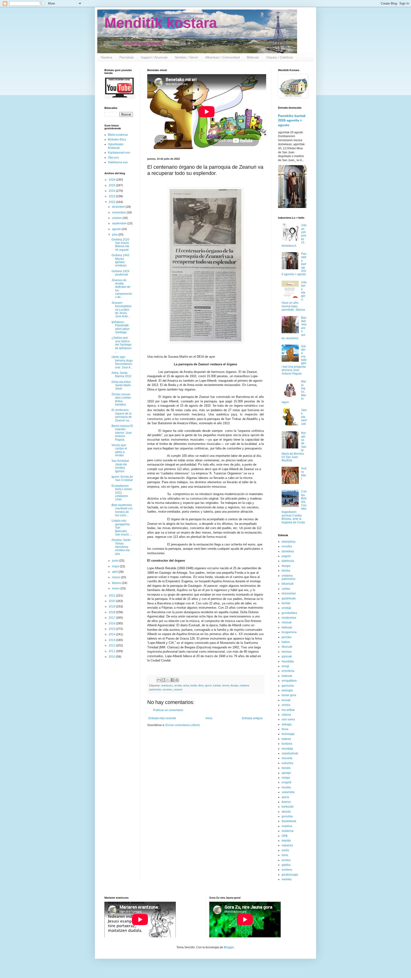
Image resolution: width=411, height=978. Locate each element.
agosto (117, 229)
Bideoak (253, 57)
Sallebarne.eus (118, 162)
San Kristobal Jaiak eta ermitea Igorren (120, 466)
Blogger (229, 947)
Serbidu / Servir (186, 57)
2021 (112, 595)
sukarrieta (288, 792)
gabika (286, 865)
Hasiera (106, 57)
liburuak (287, 646)
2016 (112, 623)
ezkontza (287, 763)
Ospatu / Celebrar (279, 57)
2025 (112, 185)
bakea (286, 642)
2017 (112, 617)
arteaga (287, 724)
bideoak (287, 627)
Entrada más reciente (162, 718)
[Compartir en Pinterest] (177, 680)
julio (115, 234)
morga (286, 777)
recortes (167, 689)
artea (186, 685)
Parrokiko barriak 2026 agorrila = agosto (292, 120)
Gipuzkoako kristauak (115, 146)
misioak (287, 622)
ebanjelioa (288, 541)
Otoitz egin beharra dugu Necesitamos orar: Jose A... (122, 362)
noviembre (119, 212)
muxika (286, 787)
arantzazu (167, 685)
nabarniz (287, 845)
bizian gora (289, 695)
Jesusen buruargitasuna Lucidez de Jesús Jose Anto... (122, 309)
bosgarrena (289, 632)
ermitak (286, 608)
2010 (112, 656)
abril (115, 571)
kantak (217, 685)
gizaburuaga (290, 874)
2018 (112, 612)
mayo (116, 566)
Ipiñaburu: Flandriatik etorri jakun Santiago (121, 327)
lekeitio (286, 840)
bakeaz (286, 739)
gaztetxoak (289, 598)
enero (116, 588)
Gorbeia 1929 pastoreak (120, 273)
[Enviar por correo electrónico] (159, 680)
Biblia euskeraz (118, 134)
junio (115, 560)
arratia (178, 685)
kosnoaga (288, 734)
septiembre (119, 223)
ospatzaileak (290, 753)
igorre (208, 685)
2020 (112, 601)
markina (287, 826)
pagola (286, 556)
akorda (286, 811)
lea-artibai (288, 710)
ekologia (287, 690)
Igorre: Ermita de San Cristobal (122, 478)
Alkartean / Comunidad (222, 57)
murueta (287, 758)
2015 (112, 629)
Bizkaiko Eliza (117, 139)
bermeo (287, 651)
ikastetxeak (289, 821)
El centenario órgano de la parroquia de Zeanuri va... (122, 415)
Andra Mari (303, 473)
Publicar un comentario (168, 710)
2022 (112, 202)
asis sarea (288, 719)
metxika (287, 879)
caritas (286, 588)
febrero (117, 583)
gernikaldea (289, 613)
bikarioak (288, 583)
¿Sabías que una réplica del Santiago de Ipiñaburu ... (122, 344)
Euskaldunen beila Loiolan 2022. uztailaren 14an (122, 492)
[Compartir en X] (168, 680)
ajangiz (286, 773)
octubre (117, 218)
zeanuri (178, 689)
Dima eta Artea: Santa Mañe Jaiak (121, 385)
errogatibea (289, 680)
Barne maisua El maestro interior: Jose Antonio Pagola (122, 432)
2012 (112, 645)
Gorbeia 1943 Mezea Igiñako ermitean (120, 260)
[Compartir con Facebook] (172, 680)
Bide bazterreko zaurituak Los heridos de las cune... (122, 510)
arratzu (286, 860)
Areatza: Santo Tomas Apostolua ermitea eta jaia (121, 546)
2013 (112, 640)
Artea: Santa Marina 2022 (122, 374)
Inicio (209, 718)
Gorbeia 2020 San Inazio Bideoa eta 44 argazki (120, 244)
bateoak (287, 676)
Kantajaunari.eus (119, 152)
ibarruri (286, 802)
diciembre (119, 206)
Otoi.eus (113, 157)
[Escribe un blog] (163, 680)
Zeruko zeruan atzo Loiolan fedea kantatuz (121, 399)
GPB (285, 836)
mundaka (288, 661)
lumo (285, 855)
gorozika (287, 816)
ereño (285, 850)
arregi (285, 666)
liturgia (234, 685)
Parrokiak (126, 57)
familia (286, 570)
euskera (287, 869)
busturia (287, 743)
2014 (112, 634)
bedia (194, 685)
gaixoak (287, 656)
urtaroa (286, 714)
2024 (112, 191)
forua (285, 729)
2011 (112, 651)
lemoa (225, 685)
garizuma (288, 685)
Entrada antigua (252, 718)
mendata (287, 748)
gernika (286, 637)
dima (201, 685)
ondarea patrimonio (288, 577)
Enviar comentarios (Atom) (183, 725)
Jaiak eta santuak (304, 416)
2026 (112, 179)
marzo (116, 577)
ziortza (286, 705)
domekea (288, 551)
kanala (286, 768)
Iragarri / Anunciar (154, 57)
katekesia (288, 561)
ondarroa (288, 831)
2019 (112, 606)
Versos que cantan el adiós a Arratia (119, 450)
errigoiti (286, 782)
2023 (112, 196)
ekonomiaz (289, 593)
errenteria (288, 671)
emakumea (289, 617)
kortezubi (288, 806)
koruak (286, 700)
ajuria (285, 797)
